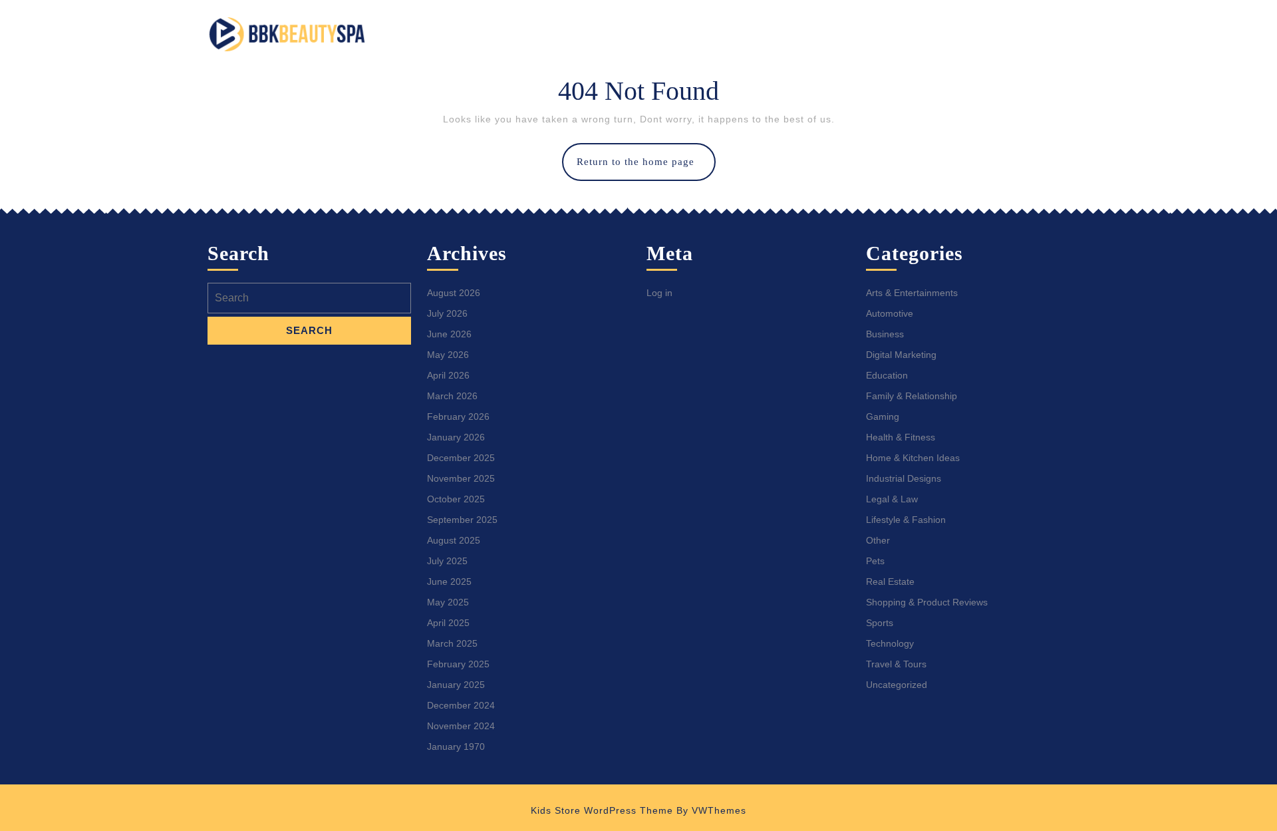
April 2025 (448, 622)
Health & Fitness (900, 437)
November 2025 (461, 478)
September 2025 (462, 519)
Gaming (882, 416)
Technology (890, 643)
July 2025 (447, 561)
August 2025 (453, 540)
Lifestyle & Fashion (906, 519)
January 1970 (456, 746)
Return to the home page (646, 168)
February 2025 (458, 664)
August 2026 (453, 292)
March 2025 (452, 643)
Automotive (889, 313)
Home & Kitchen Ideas (913, 457)
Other (878, 540)
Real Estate (890, 581)
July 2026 (447, 313)
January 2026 (456, 437)
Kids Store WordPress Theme (602, 810)
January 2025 (456, 684)
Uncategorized (896, 684)
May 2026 (448, 354)
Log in (659, 292)
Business (885, 334)
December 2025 (461, 457)
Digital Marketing (901, 354)
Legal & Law (892, 499)
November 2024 (461, 726)
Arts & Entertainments (912, 292)
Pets (875, 561)
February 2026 (458, 416)
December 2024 (461, 705)
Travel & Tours (896, 664)
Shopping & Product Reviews (927, 602)
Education (887, 375)
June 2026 (449, 334)
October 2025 (456, 499)
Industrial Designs (903, 478)
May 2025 (448, 602)
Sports (879, 622)
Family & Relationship (911, 396)
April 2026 (448, 375)
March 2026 (452, 396)
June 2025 (449, 581)
